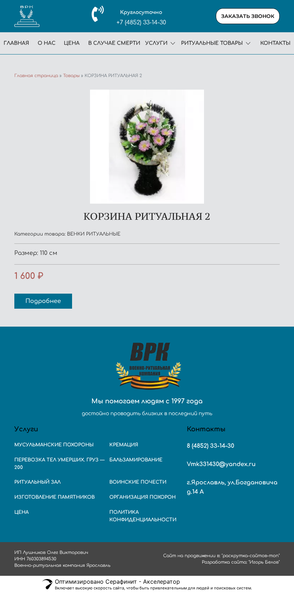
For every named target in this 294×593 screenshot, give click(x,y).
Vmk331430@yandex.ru (221, 464)
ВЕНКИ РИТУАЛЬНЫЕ (93, 234)
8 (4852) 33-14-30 (210, 446)
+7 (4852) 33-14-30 (141, 22)
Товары (71, 75)
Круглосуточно (141, 12)
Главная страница (36, 75)
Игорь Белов (264, 562)
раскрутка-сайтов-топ (251, 555)
